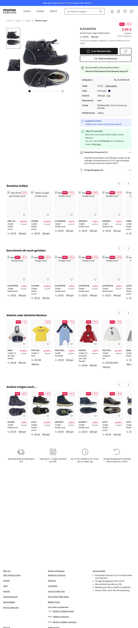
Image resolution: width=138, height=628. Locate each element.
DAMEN (26, 11)
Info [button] (108, 96)
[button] (106, 58)
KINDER (53, 11)
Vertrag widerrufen (11, 607)
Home (8, 21)
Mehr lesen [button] (96, 144)
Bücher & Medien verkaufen (64, 622)
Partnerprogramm (10, 597)
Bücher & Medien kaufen (63, 611)
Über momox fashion (12, 575)
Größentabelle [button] (111, 86)
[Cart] (131, 11)
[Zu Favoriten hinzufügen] (126, 51)
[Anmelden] (118, 11)
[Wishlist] (125, 11)
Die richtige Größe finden (58, 597)
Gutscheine (52, 586)
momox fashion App (56, 591)
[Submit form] (100, 11)
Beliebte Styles (54, 602)
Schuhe (27, 21)
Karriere (6, 580)
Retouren (52, 580)
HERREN (40, 11)
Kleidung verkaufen (61, 616)
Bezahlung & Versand (56, 575)
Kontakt (6, 591)
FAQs (5, 586)
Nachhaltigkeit (9, 602)
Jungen (17, 21)
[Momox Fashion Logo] (9, 11)
